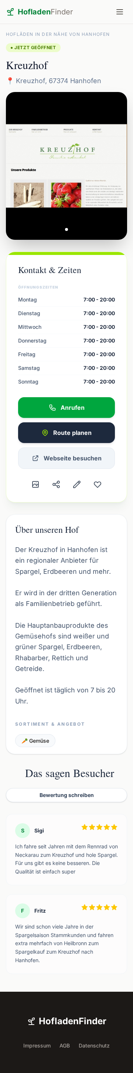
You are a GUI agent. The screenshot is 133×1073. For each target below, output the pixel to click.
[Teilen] (56, 484)
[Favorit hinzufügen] (97, 484)
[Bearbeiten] (76, 484)
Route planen (72, 432)
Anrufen (73, 407)
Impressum (37, 1045)
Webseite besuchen (73, 458)
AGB (64, 1045)
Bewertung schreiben (67, 795)
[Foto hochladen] (35, 484)
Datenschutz (94, 1045)
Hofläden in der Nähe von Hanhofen (58, 34)
